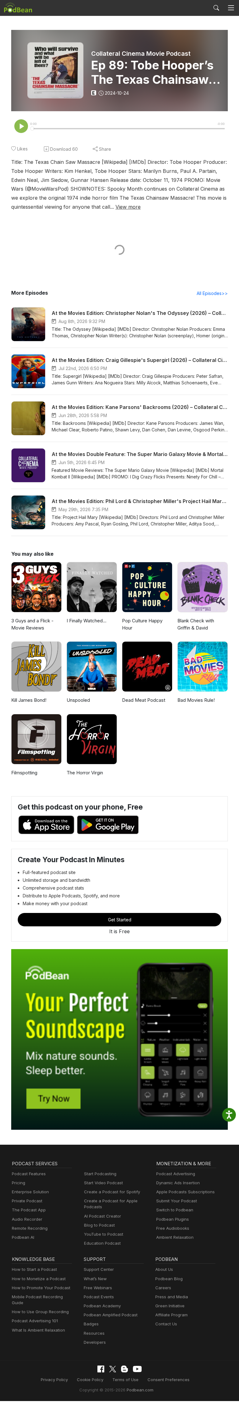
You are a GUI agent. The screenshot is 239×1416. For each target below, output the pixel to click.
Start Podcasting (100, 1173)
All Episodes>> (212, 293)
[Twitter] (112, 1369)
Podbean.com (140, 1389)
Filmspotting (24, 773)
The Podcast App (29, 1209)
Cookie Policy (90, 1379)
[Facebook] (100, 1369)
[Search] (216, 7)
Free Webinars (98, 1287)
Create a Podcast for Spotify (112, 1191)
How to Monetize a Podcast (39, 1278)
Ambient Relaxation (175, 1237)
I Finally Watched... (86, 621)
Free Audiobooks (172, 1228)
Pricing (18, 1182)
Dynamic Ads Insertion (178, 1182)
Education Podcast (102, 1243)
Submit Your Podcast (176, 1200)
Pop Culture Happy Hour (142, 624)
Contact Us (166, 1323)
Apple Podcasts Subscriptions (185, 1191)
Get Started (119, 919)
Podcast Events (99, 1296)
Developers (95, 1342)
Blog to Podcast (99, 1225)
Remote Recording (30, 1228)
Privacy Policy (54, 1379)
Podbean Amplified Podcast (111, 1314)
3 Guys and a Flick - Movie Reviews (32, 624)
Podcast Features (29, 1173)
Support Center (99, 1269)
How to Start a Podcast (34, 1269)
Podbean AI (23, 1237)
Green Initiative (170, 1305)
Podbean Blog (169, 1278)
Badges (91, 1323)
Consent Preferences (169, 1379)
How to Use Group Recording (40, 1311)
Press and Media (171, 1296)
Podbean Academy (102, 1305)
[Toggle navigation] (231, 8)
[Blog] (124, 1369)
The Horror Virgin (85, 773)
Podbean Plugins (172, 1219)
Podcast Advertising (175, 1173)
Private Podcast (27, 1200)
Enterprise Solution (30, 1191)
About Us (164, 1269)
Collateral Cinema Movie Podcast (140, 53)
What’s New (95, 1278)
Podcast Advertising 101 (35, 1320)
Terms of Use (125, 1379)
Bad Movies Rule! (196, 700)
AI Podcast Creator (102, 1216)
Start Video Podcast (103, 1182)
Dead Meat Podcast (143, 700)
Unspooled (78, 700)
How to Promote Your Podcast (41, 1287)
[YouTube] (137, 1369)
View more (128, 207)
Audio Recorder (27, 1219)
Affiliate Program (171, 1314)
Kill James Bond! (28, 700)
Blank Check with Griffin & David (195, 624)
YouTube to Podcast (103, 1234)
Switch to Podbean (174, 1209)
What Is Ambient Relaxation (38, 1330)
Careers (163, 1287)
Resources (94, 1333)
